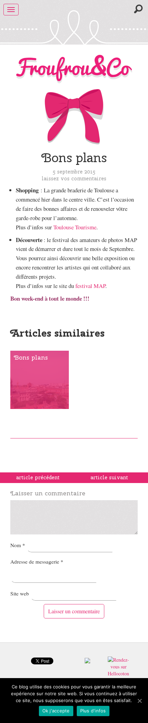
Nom (17, 545)
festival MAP (90, 286)
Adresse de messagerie (36, 561)
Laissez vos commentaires (74, 178)
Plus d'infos (93, 710)
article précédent (38, 477)
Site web (19, 593)
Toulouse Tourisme (74, 227)
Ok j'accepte (56, 710)
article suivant (109, 477)
